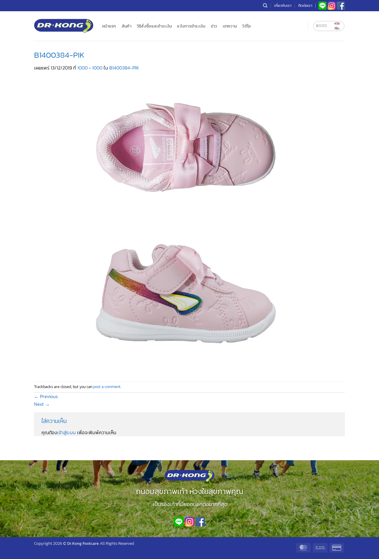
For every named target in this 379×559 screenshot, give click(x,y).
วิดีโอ (246, 26)
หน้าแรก (109, 26)
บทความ (230, 26)
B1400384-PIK (124, 67)
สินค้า (126, 26)
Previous (46, 396)
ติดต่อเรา (305, 5)
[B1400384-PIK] (182, 226)
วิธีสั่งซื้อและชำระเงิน (154, 26)
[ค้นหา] (265, 5)
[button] (328, 26)
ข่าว (214, 26)
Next (42, 404)
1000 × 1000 (89, 67)
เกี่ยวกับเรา (283, 5)
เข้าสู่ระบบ (66, 432)
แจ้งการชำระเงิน (191, 26)
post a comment (107, 387)
